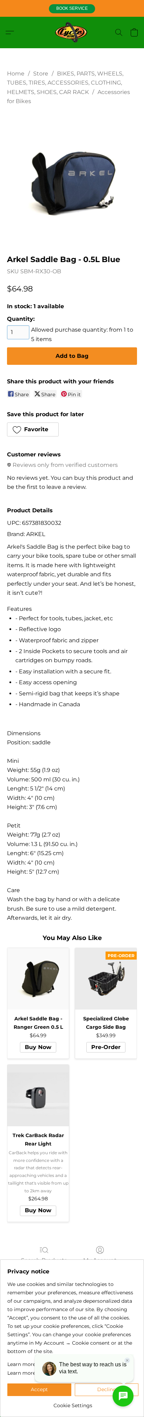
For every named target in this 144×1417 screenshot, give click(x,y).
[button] (72, 8)
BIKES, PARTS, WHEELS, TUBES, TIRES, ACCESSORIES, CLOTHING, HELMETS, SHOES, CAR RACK (65, 82)
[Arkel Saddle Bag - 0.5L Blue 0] (72, 178)
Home (15, 73)
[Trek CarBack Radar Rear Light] (38, 1095)
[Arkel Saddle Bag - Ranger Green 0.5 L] (38, 979)
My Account (100, 1260)
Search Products (44, 1260)
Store (40, 73)
